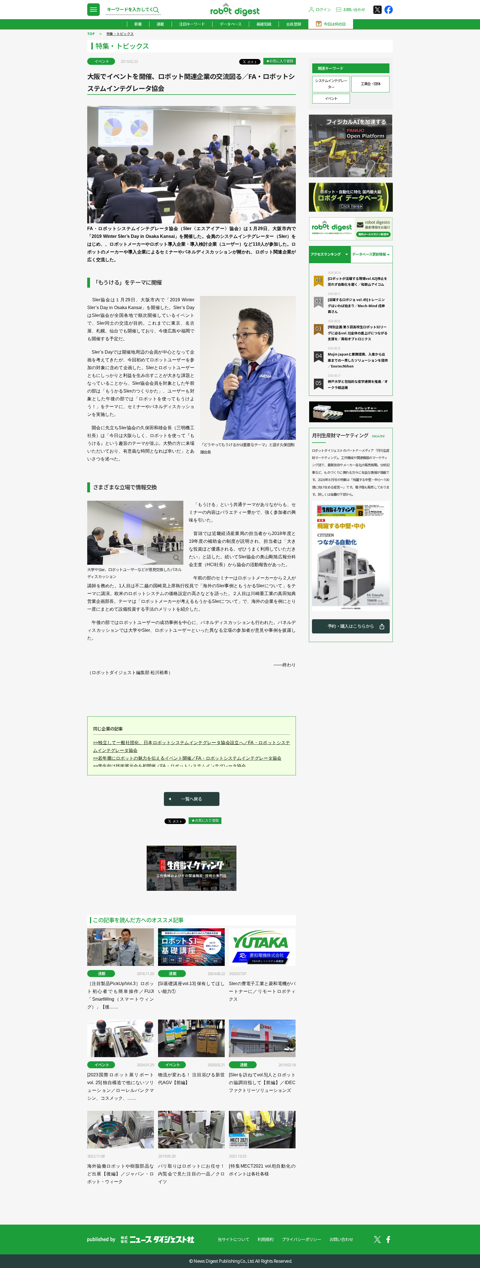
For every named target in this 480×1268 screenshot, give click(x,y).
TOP (91, 33)
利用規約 (265, 1239)
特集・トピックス (120, 33)
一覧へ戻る (191, 799)
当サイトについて (233, 1239)
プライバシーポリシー (301, 1239)
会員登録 (293, 24)
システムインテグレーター (331, 84)
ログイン (323, 9)
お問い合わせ (354, 9)
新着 (138, 24)
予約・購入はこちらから (351, 626)
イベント (331, 98)
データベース (230, 24)
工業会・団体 (370, 83)
